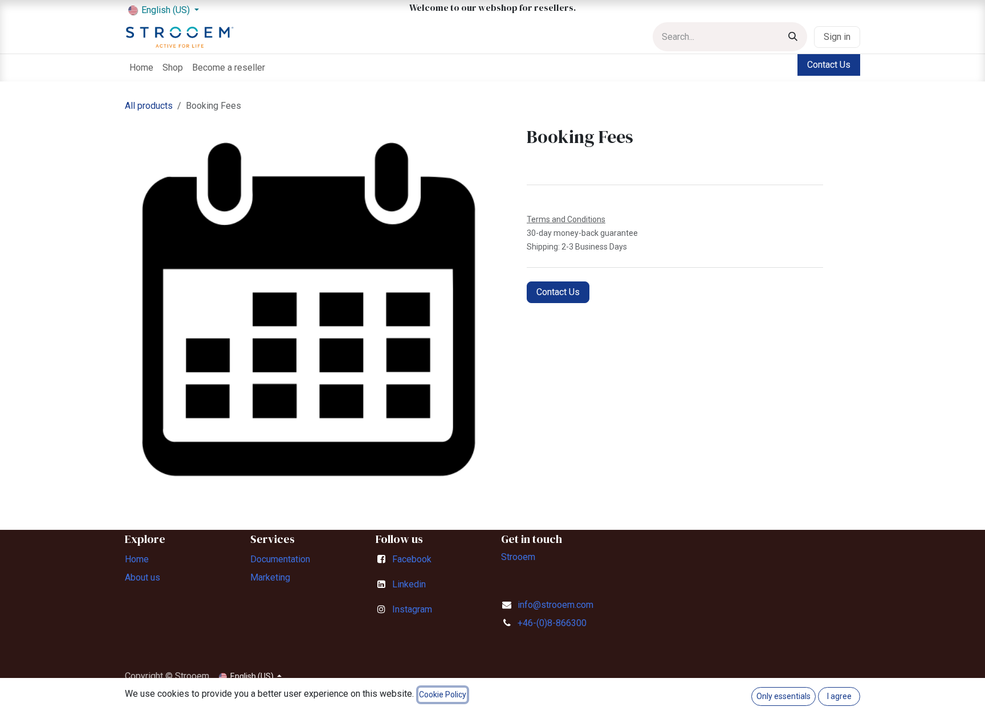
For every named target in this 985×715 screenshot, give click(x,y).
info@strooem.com (555, 604)
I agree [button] (839, 696)
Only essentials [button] (783, 696)
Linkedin (409, 584)
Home (137, 559)
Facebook (412, 559)
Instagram (412, 609)
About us (142, 577)
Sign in (837, 36)
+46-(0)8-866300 (552, 623)
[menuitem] (141, 67)
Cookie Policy (442, 694)
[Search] (793, 36)
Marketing (270, 577)
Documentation (280, 559)
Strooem (518, 556)
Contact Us (828, 64)
